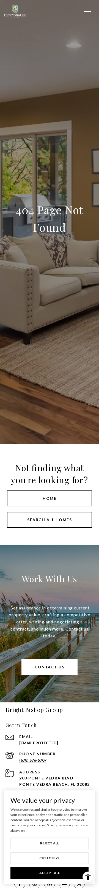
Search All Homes (49, 519)
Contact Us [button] (49, 667)
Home (49, 498)
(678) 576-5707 (32, 760)
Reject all (49, 843)
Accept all (49, 873)
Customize (49, 858)
